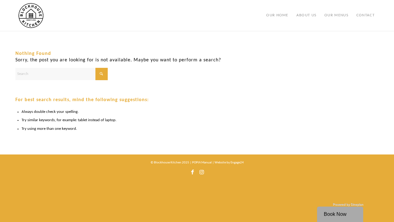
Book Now (335, 214)
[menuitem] (277, 15)
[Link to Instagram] (201, 174)
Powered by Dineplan (348, 204)
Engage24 (237, 162)
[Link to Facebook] (192, 174)
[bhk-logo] (31, 15)
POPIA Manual (202, 162)
